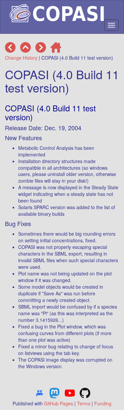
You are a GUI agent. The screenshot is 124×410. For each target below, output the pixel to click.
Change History (21, 57)
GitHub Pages (58, 403)
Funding (102, 403)
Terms (83, 403)
